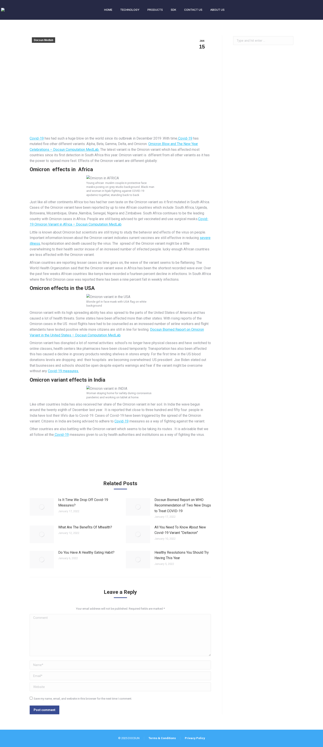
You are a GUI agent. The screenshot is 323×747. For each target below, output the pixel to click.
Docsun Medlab (43, 40)
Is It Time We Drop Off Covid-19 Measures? (83, 503)
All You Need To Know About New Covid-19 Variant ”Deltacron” (180, 530)
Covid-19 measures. (63, 371)
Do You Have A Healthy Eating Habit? (86, 552)
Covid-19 (37, 138)
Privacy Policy (195, 738)
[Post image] (42, 507)
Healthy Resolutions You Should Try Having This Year (181, 555)
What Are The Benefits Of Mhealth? (85, 527)
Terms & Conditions (162, 738)
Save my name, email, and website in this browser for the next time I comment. (83, 698)
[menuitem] (108, 10)
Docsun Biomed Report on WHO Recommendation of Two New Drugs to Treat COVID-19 (182, 505)
